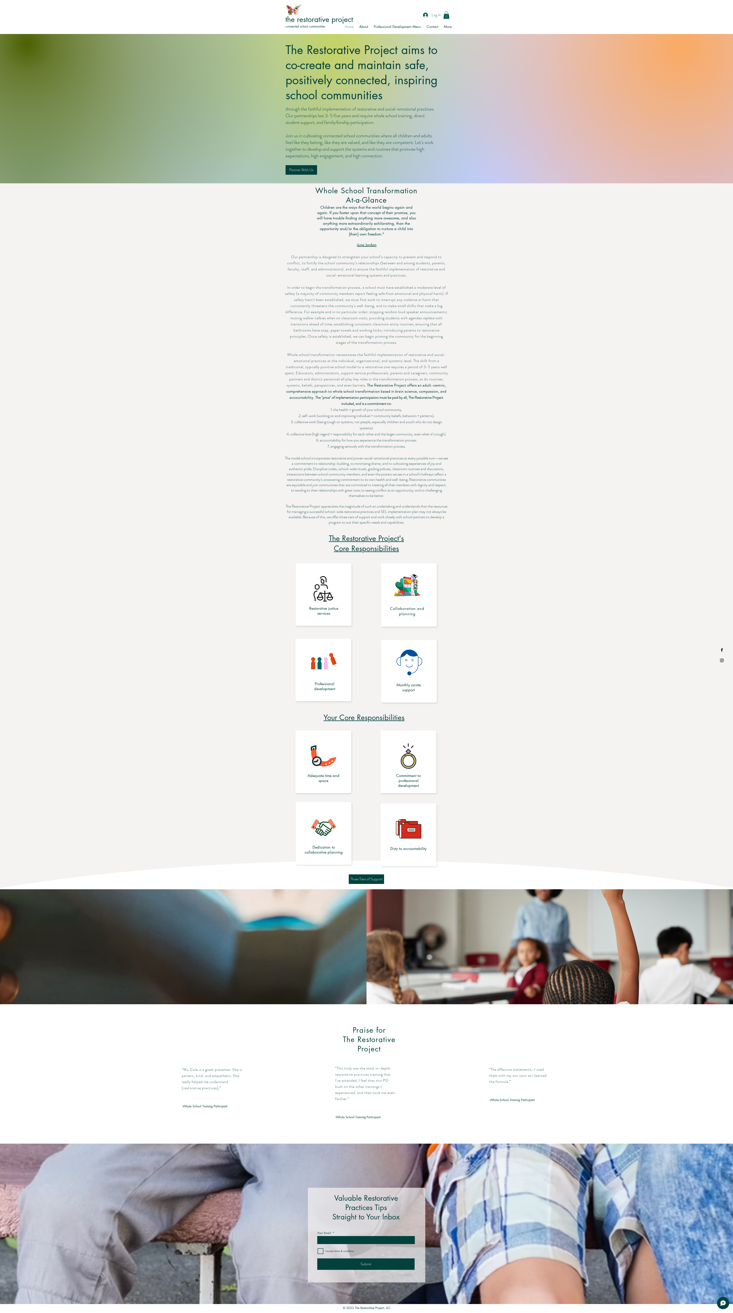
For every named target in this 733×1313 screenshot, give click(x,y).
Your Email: (324, 1232)
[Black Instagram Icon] (721, 660)
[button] (446, 15)
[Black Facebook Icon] (721, 650)
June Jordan (367, 244)
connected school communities (305, 26)
